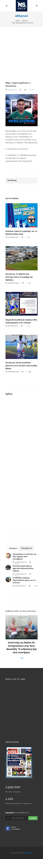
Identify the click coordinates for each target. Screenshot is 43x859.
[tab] (13, 548)
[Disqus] (22, 430)
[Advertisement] (21, 49)
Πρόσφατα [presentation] (13, 548)
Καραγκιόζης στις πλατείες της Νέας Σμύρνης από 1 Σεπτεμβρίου (24, 556)
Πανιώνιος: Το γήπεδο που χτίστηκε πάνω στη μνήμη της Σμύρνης (19, 277)
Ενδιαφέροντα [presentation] (26, 548)
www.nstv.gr (28, 853)
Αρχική (17, 21)
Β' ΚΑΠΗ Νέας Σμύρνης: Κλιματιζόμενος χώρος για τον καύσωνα (24, 580)
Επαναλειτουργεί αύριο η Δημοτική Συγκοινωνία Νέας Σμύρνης (23, 568)
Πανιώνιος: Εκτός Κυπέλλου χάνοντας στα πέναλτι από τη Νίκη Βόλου (21, 365)
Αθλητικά (21, 16)
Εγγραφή (33, 818)
